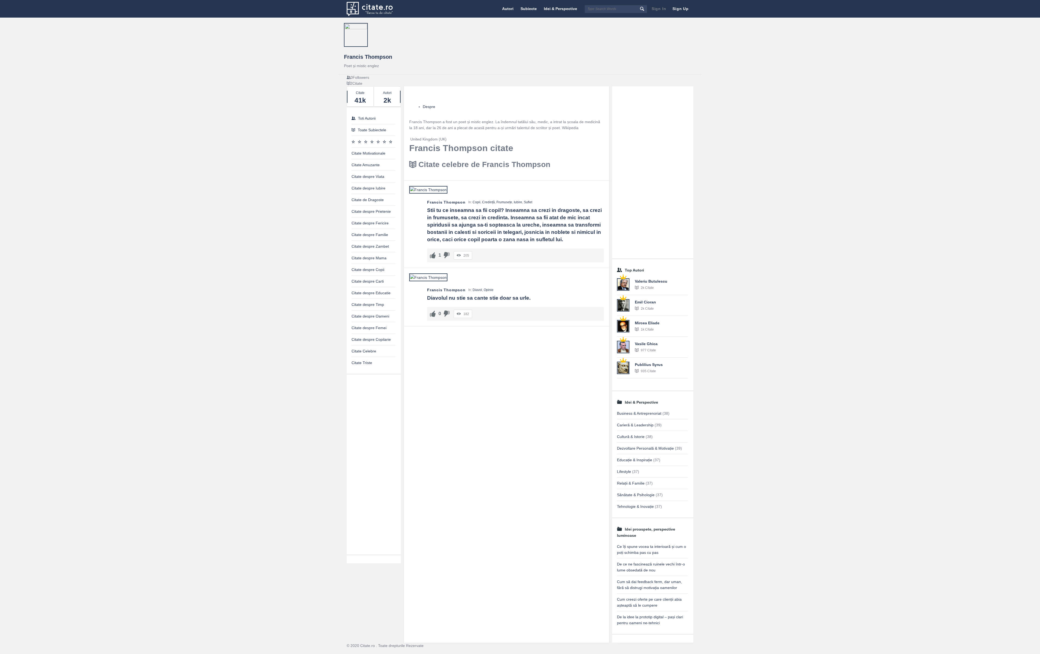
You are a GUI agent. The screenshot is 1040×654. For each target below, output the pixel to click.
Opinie (488, 290)
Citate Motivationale (368, 153)
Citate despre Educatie (371, 293)
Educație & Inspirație (634, 460)
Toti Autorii (367, 118)
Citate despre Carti (368, 281)
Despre (429, 106)
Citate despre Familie (370, 235)
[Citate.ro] (374, 9)
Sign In (659, 8)
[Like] (433, 255)
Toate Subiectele (372, 130)
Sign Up (680, 8)
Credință (488, 202)
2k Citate (647, 288)
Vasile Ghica (646, 344)
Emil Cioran (645, 302)
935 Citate (648, 371)
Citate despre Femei (369, 328)
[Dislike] (447, 255)
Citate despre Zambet (370, 246)
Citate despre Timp (368, 304)
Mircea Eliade (647, 323)
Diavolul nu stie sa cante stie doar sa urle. (479, 298)
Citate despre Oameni (370, 316)
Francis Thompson (368, 57)
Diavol (477, 290)
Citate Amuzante (366, 165)
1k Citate (647, 329)
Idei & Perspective (560, 8)
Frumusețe (504, 202)
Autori (508, 8)
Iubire (518, 202)
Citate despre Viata (368, 176)
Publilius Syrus (649, 364)
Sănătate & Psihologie (636, 495)
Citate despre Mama (369, 258)
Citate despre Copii (368, 269)
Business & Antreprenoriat (639, 413)
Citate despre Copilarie (371, 339)
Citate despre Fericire (370, 223)
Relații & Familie (631, 483)
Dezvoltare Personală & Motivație (645, 448)
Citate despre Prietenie (371, 211)
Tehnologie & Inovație (635, 506)
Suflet (528, 202)
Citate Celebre (364, 351)
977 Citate (648, 350)
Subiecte (529, 8)
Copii (476, 202)
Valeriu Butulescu (651, 281)
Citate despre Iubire (368, 188)
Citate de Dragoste (368, 200)
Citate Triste (362, 363)
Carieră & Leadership (635, 425)
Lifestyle (624, 471)
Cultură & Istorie (631, 436)
